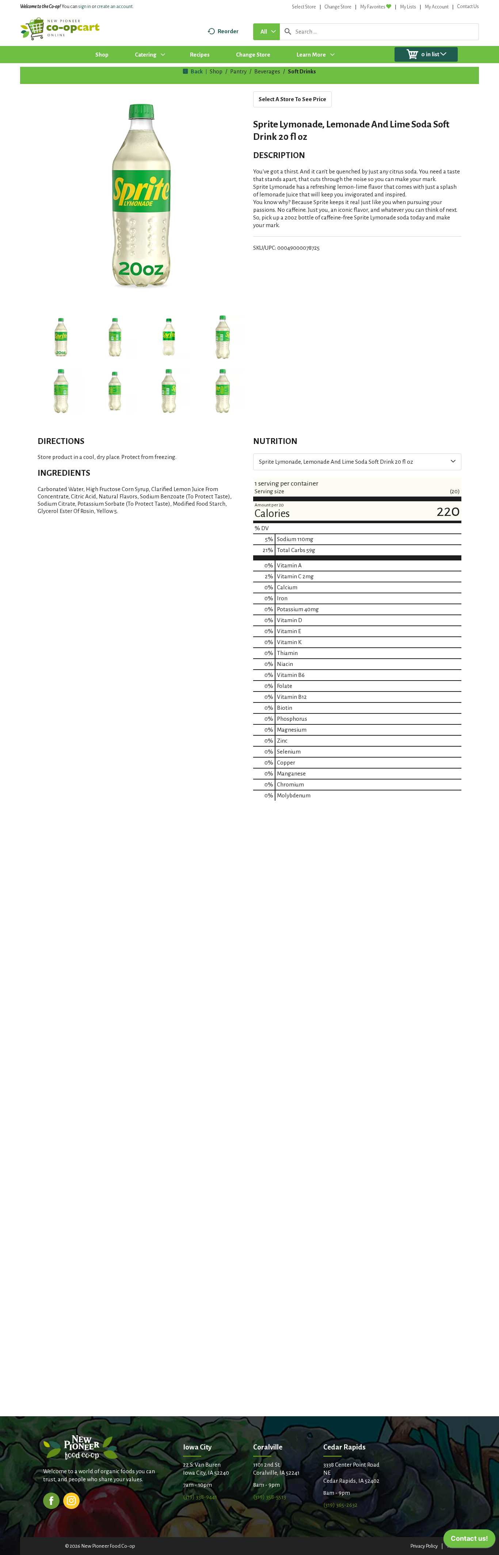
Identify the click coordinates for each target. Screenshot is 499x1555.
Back (196, 71)
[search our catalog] (288, 31)
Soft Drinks (302, 71)
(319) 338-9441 (200, 1497)
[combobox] (266, 31)
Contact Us (468, 6)
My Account (437, 6)
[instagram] (71, 1500)
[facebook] (51, 1500)
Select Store (304, 6)
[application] (469, 1540)
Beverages (267, 71)
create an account (115, 6)
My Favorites (372, 6)
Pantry (238, 71)
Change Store (338, 6)
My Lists (408, 6)
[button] (61, 337)
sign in (84, 6)
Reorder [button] (228, 31)
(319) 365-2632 (340, 1505)
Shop (216, 71)
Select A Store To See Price (292, 99)
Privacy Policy (424, 1546)
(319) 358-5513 (269, 1497)
